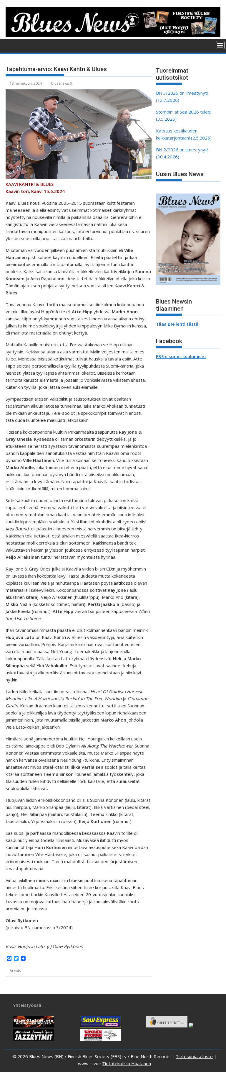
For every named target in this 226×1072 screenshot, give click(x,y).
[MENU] (220, 45)
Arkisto (15, 970)
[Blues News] (113, 35)
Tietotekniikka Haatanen (126, 1063)
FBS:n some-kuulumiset (181, 356)
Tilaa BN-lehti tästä (177, 324)
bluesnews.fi (61, 83)
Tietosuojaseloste (194, 1056)
